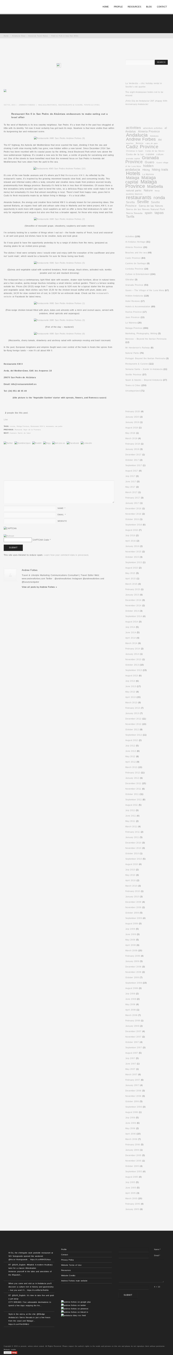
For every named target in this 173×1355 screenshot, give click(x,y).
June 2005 (130, 1188)
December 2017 (133, 454)
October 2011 (132, 794)
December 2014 (133, 600)
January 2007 (132, 1085)
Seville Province (133, 374)
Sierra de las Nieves (151, 205)
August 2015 (131, 568)
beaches (130, 143)
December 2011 (133, 783)
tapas (159, 213)
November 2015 (133, 551)
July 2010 (130, 870)
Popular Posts (14, 607)
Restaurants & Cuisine (70, 105)
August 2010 (131, 864)
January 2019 (132, 422)
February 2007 (132, 1080)
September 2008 (133, 983)
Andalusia (154, 136)
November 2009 (133, 907)
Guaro (149, 162)
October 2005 (132, 1166)
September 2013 (133, 670)
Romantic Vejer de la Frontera (28, 430)
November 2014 (133, 605)
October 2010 (132, 853)
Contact (64, 1255)
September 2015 (133, 562)
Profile (64, 1249)
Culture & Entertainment (137, 274)
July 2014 (130, 627)
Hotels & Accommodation (137, 306)
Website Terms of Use (71, 1265)
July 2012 (130, 746)
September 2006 (133, 1107)
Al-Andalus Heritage (135, 242)
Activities (129, 236)
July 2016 (130, 535)
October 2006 (132, 1101)
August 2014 (131, 622)
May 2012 (130, 756)
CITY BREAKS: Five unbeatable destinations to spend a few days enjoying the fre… (29, 1303)
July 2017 (130, 476)
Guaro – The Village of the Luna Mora (144, 290)
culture (159, 154)
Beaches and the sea (136, 252)
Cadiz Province (142, 146)
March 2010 (131, 886)
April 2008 (130, 1010)
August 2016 (131, 530)
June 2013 (130, 686)
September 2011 (133, 799)
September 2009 (133, 918)
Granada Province (142, 159)
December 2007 (133, 1031)
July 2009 (130, 929)
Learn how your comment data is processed (66, 555)
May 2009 (130, 940)
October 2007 (132, 1042)
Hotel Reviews (132, 301)
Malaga (132, 178)
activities (133, 128)
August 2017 (131, 471)
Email (62, 515)
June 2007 (130, 1064)
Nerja (157, 191)
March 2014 (131, 643)
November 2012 (133, 724)
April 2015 (130, 578)
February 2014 (132, 649)
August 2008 (131, 988)
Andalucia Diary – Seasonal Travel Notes (30, 36)
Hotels (133, 173)
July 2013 (130, 681)
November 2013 (133, 659)
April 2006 (130, 1134)
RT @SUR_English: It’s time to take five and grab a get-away (31, 1297)
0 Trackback (36, 460)
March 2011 (131, 826)
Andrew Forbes (27, 105)
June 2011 (130, 816)
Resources (66, 1270)
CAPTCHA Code (41, 540)
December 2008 (133, 967)
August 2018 (131, 428)
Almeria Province (149, 131)
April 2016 (130, 541)
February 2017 (132, 498)
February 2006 (132, 1144)
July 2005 (130, 1182)
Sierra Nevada (134, 213)
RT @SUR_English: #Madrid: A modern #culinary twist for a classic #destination (30, 1266)
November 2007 (133, 1037)
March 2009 (131, 950)
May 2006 (130, 1128)
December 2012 (133, 719)
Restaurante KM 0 (37, 426)
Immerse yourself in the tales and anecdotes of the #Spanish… (30, 1273)
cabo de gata (151, 143)
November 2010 (133, 848)
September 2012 (133, 735)
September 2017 (133, 465)
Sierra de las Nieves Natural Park (145, 209)
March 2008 (131, 1015)
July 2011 (130, 810)
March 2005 (131, 1198)
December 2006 (133, 1091)
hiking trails (160, 169)
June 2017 (130, 481)
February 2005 (132, 1204)
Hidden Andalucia (134, 296)
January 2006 (132, 1150)
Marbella (155, 186)
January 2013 (132, 713)
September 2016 (133, 525)
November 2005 (133, 1161)
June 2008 (130, 999)
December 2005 (133, 1155)
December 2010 (133, 843)
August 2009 (131, 923)
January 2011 (132, 837)
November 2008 (133, 972)
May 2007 (130, 1069)
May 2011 (130, 821)
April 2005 (130, 1193)
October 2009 (132, 913)
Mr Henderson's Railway (137, 347)
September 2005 (133, 1171)
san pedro (58, 426)
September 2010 (133, 859)
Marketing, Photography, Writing (141, 333)
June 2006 (130, 1123)
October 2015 (132, 557)
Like (6, 419)
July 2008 (130, 993)
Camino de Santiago (135, 263)
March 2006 (131, 1139)
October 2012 (132, 729)
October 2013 (132, 665)
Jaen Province (132, 317)
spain (148, 213)
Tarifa (130, 216)
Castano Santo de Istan (20, 433)
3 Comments (13, 460)
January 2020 (132, 417)
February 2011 (132, 832)
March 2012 (131, 767)
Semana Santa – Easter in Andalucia (144, 369)
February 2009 (132, 956)
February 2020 (132, 411)
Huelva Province (133, 312)
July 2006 (130, 1117)
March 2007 (131, 1074)
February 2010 (132, 891)
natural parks (134, 190)
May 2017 (130, 487)
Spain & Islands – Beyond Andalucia (143, 380)
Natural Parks (132, 353)
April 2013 (130, 697)
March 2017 (131, 492)
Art (160, 139)
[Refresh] (9, 536)
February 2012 (132, 772)
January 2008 (132, 1026)
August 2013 (131, 675)
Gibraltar (129, 279)
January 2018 (132, 449)
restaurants (50, 426)
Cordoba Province (134, 269)
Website (62, 521)
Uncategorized (132, 391)
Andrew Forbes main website (74, 1281)
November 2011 (133, 789)
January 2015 (132, 595)
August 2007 (131, 1053)
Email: (157, 1255)
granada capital (133, 158)
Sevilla (130, 202)
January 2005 (132, 1209)
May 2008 (130, 1004)
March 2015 (131, 584)
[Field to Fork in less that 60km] (59, 66)
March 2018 (131, 438)
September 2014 (133, 616)
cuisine (12, 426)
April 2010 (130, 880)
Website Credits (68, 1275)
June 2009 (130, 934)
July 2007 (130, 1058)
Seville (143, 202)
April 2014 (130, 638)
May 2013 (130, 692)
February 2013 (132, 708)
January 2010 (132, 896)
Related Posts (38, 607)
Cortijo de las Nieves (154, 151)
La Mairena (148, 174)
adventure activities (153, 128)
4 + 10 (157, 1287)
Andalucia (137, 135)
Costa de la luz (135, 154)
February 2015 (132, 589)
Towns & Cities (92, 105)
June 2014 (130, 632)
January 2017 (132, 503)
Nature (148, 190)
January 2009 (132, 961)
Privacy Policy (67, 1260)
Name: (157, 1249)
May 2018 (130, 433)
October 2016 (132, 519)
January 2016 (132, 546)
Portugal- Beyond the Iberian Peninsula (145, 358)
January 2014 (132, 654)
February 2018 (132, 444)
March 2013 (131, 702)
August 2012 (131, 740)
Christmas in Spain (134, 151)
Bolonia (139, 143)
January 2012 (132, 778)
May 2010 (130, 875)
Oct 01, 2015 (10, 105)
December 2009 (133, 902)
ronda (159, 197)
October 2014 (132, 611)
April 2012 (130, 762)
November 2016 (133, 514)
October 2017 (132, 460)
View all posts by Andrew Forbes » (39, 587)
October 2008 (132, 977)
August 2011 (131, 805)
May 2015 (130, 573)
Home (6, 36)
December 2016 (133, 508)
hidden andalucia (139, 167)
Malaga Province (47, 105)
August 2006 (131, 1112)
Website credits (10, 1349)
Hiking (146, 169)
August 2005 (131, 1177)
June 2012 (130, 751)
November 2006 (133, 1096)
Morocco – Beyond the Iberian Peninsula (146, 339)
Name (61, 508)
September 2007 (133, 1047)
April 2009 (130, 945)
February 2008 (132, 1020)
